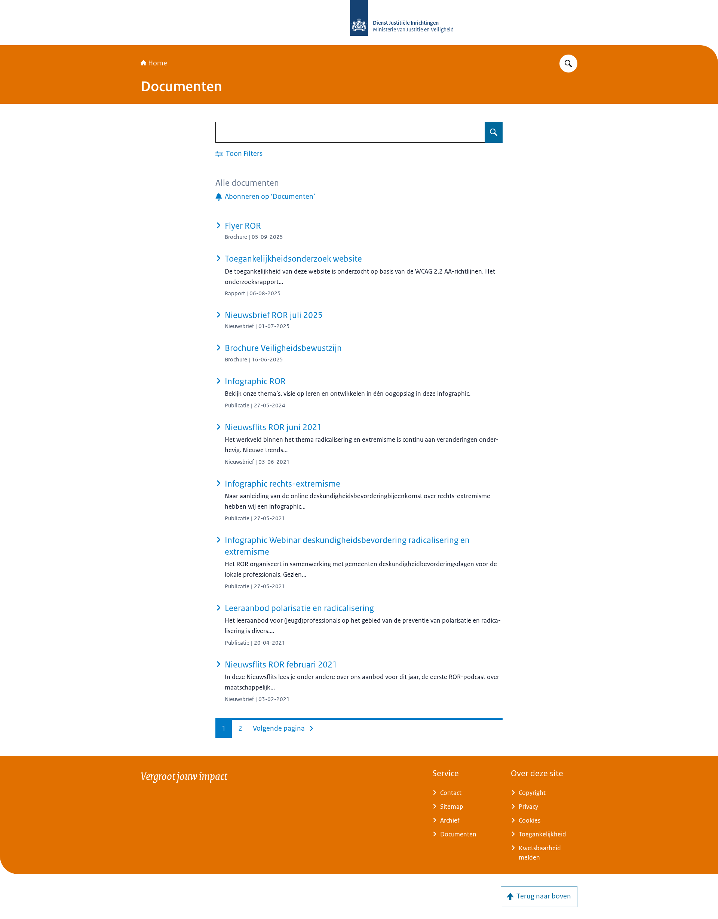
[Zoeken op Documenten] (494, 132)
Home (157, 63)
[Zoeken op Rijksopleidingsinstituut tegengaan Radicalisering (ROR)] (568, 64)
